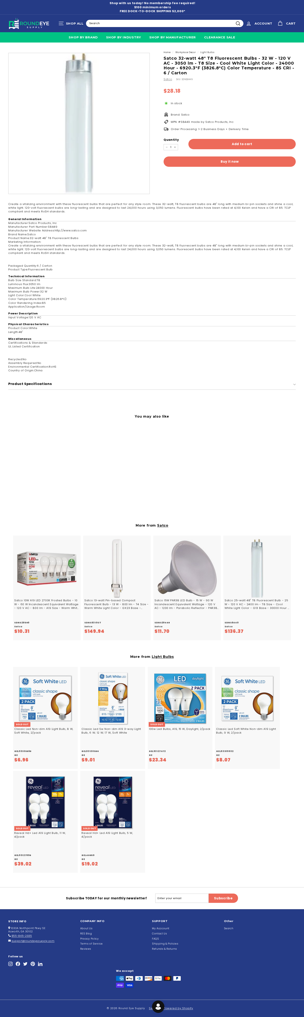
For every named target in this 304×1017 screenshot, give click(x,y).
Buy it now (230, 162)
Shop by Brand (83, 37)
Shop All (72, 24)
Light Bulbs (207, 52)
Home (167, 52)
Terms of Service (91, 943)
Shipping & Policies (165, 943)
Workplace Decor (185, 52)
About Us (86, 928)
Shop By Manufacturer (172, 37)
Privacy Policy (89, 938)
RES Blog (86, 933)
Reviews (85, 949)
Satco (168, 79)
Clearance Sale (219, 37)
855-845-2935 (22, 936)
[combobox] (164, 23)
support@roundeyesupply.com (33, 941)
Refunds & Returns (164, 949)
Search (228, 928)
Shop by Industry (123, 37)
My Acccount (160, 928)
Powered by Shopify (178, 1008)
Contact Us (159, 933)
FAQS (155, 938)
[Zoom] (79, 123)
